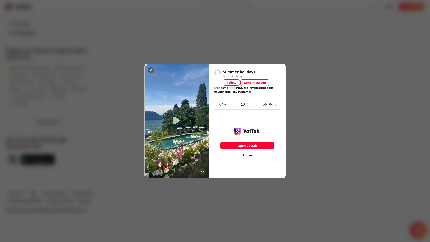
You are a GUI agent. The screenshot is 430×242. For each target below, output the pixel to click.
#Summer (244, 92)
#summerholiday (225, 92)
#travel (241, 88)
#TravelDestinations (259, 88)
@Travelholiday (232, 76)
